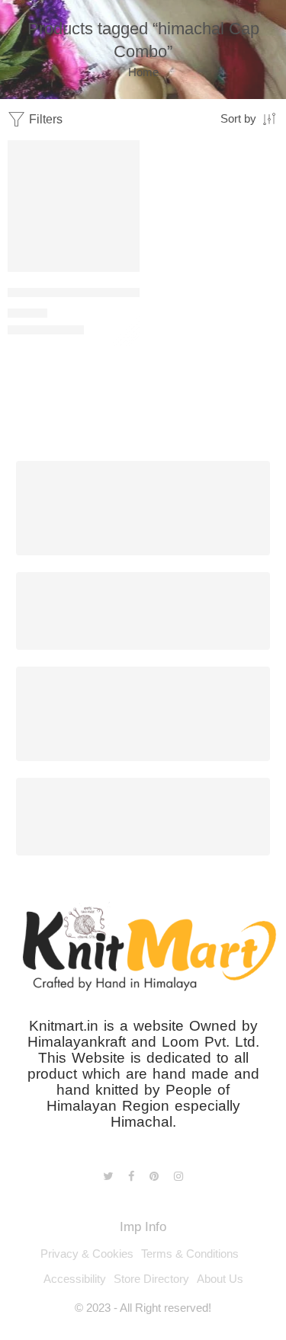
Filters (44, 119)
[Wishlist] (124, 155)
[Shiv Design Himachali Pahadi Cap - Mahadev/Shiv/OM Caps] (74, 206)
